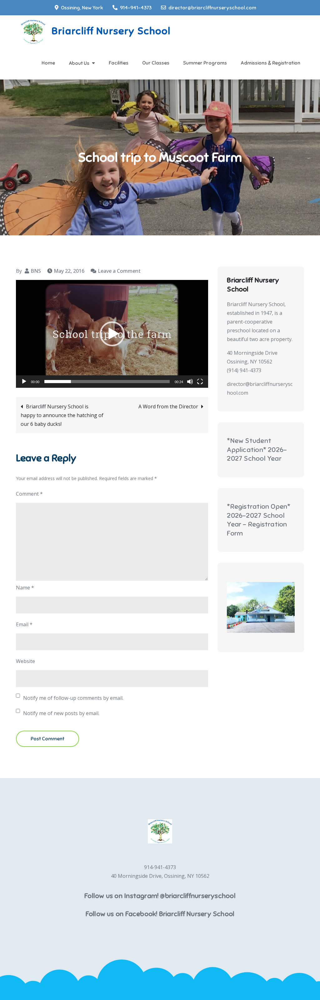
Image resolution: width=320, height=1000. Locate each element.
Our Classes (155, 63)
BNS (36, 270)
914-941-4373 (136, 8)
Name (25, 587)
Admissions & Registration (270, 63)
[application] (112, 334)
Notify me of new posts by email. (61, 713)
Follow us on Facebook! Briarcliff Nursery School (160, 914)
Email (24, 624)
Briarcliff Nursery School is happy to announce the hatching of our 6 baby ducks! (62, 415)
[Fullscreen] (200, 381)
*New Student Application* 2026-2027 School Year (257, 449)
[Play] (24, 381)
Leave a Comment (119, 270)
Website (25, 661)
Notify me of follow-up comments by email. (73, 698)
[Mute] (190, 381)
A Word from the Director (168, 406)
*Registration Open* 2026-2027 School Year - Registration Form (258, 519)
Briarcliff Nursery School (111, 31)
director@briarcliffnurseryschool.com (212, 8)
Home (48, 63)
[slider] (107, 381)
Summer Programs (205, 63)
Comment (29, 493)
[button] (112, 333)
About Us (79, 63)
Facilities (118, 63)
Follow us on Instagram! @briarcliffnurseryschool (160, 896)
